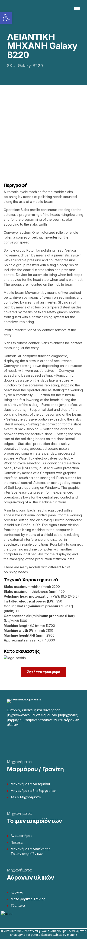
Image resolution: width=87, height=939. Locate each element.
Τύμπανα (18, 905)
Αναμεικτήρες (21, 836)
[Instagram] (17, 737)
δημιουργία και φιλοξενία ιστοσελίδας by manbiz (43, 934)
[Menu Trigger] (77, 8)
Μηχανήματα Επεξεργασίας (33, 791)
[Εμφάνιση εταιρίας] (15, 658)
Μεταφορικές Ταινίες (28, 899)
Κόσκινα (17, 892)
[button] (6, 18)
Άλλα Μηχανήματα (26, 797)
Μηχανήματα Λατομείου (30, 784)
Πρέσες (17, 842)
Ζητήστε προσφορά (43, 672)
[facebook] (9, 737)
